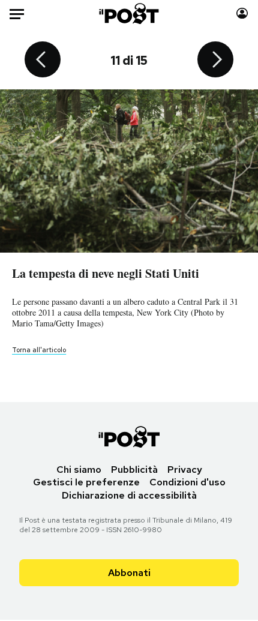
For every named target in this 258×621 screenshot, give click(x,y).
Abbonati (129, 572)
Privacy (184, 469)
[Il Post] (129, 13)
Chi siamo (78, 469)
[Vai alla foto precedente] (43, 60)
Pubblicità (134, 469)
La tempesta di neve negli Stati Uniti (105, 273)
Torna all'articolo (39, 350)
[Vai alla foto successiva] (215, 60)
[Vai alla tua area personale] (242, 13)
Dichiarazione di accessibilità (129, 495)
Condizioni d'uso (187, 482)
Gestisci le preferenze (86, 482)
